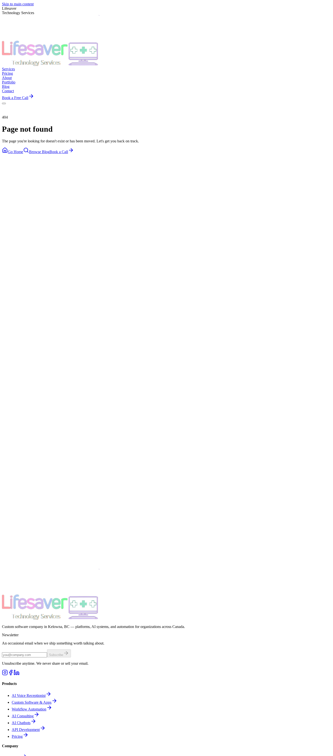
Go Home (15, 152)
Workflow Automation (29, 709)
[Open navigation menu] (4, 103)
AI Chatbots (21, 723)
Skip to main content (18, 4)
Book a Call (58, 152)
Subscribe (56, 655)
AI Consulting (23, 716)
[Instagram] (5, 674)
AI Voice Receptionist (29, 695)
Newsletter (10, 635)
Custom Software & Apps (31, 702)
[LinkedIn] (17, 674)
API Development (26, 730)
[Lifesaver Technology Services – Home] (50, 65)
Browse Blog (39, 152)
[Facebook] (11, 674)
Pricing (17, 736)
